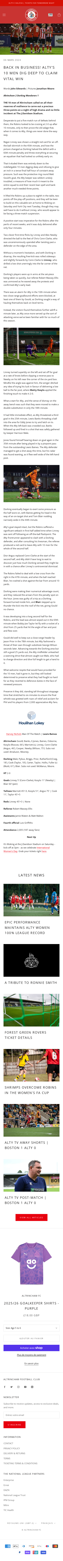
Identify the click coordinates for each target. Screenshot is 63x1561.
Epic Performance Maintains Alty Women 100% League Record (27, 927)
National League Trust (14, 1495)
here (44, 851)
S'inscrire (14, 1424)
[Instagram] (18, 1386)
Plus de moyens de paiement (31, 1354)
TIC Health (9, 1510)
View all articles (31, 1217)
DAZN (6, 1490)
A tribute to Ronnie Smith (31, 982)
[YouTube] (25, 1386)
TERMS (7, 1458)
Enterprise (9, 1480)
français (47, 1523)
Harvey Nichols (13, 733)
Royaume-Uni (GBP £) (20, 1523)
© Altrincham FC (31, 1529)
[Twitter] (11, 1386)
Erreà (6, 1485)
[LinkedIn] (32, 1386)
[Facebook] (5, 1386)
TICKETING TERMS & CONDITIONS (20, 1463)
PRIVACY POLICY (12, 1448)
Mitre (6, 1505)
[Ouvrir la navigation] (4, 15)
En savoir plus (31, 1363)
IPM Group (9, 1500)
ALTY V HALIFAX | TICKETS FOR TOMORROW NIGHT (31, 3)
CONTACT (8, 1443)
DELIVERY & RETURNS (14, 1453)
